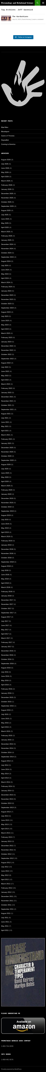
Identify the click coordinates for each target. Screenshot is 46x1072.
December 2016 (7, 651)
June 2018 (5, 575)
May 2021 (5, 426)
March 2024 (5, 282)
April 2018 (5, 583)
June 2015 (5, 718)
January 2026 (6, 189)
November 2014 (7, 748)
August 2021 (6, 414)
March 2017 (5, 638)
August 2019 (6, 515)
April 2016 (5, 685)
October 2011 (6, 905)
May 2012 (5, 875)
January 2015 (6, 740)
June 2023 (5, 320)
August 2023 (6, 312)
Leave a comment (37, 19)
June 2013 (5, 820)
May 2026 (5, 172)
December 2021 (7, 397)
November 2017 (7, 604)
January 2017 (6, 647)
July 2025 (4, 215)
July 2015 (4, 714)
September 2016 (7, 663)
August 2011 (5, 913)
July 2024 (4, 265)
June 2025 (5, 219)
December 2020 (7, 447)
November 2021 (7, 401)
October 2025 (6, 202)
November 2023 (7, 299)
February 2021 (6, 439)
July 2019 (4, 519)
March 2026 (5, 181)
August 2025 (6, 210)
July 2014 (4, 765)
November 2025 (7, 198)
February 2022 (6, 388)
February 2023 (6, 337)
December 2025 (7, 193)
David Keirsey (26, 19)
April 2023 (5, 329)
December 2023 (7, 295)
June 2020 (5, 473)
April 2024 (5, 278)
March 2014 (5, 782)
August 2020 (6, 464)
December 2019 (7, 498)
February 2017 (6, 642)
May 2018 (5, 579)
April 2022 (5, 380)
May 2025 (5, 223)
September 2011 (7, 909)
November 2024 (7, 248)
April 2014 (5, 778)
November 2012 (7, 850)
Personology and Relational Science (17, 2)
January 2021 (6, 443)
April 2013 (5, 829)
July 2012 (4, 867)
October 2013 (6, 803)
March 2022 (5, 384)
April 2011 (5, 930)
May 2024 (5, 274)
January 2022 (6, 392)
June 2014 (5, 769)
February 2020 (6, 490)
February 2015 (6, 735)
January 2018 (6, 596)
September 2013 (7, 807)
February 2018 (6, 591)
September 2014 (7, 757)
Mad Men (4, 127)
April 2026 (5, 176)
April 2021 (5, 431)
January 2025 (6, 240)
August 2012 (6, 862)
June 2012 (5, 871)
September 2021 (7, 409)
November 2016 (7, 655)
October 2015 (6, 702)
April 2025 (5, 227)
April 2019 (5, 532)
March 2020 (5, 486)
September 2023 (7, 308)
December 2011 (7, 896)
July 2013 (4, 816)
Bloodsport (5, 131)
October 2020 (6, 456)
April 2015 (5, 727)
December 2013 (7, 795)
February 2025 (6, 236)
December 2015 (7, 697)
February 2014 (6, 786)
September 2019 (7, 511)
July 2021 (4, 418)
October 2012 (6, 854)
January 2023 (6, 342)
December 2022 (7, 346)
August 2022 (6, 363)
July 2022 (4, 367)
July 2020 (4, 469)
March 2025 (5, 232)
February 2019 (6, 541)
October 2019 (6, 507)
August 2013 (6, 812)
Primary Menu (43, 3)
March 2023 (5, 333)
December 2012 (7, 846)
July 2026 (4, 164)
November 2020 (7, 452)
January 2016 (6, 693)
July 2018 (4, 570)
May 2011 (4, 926)
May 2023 (5, 325)
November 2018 (7, 553)
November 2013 (7, 799)
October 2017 (6, 608)
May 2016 (5, 680)
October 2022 (6, 354)
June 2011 (5, 922)
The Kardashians (20, 17)
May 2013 (5, 824)
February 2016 (6, 689)
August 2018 (6, 566)
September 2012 (7, 858)
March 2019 (5, 536)
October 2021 (6, 405)
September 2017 (7, 613)
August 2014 (6, 761)
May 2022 (5, 376)
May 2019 (5, 528)
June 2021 (5, 422)
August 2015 (6, 710)
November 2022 (7, 350)
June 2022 (5, 371)
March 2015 (5, 731)
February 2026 (6, 185)
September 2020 (7, 460)
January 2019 (6, 545)
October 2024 (6, 253)
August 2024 (6, 261)
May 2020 (5, 477)
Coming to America (8, 144)
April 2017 (5, 634)
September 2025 (7, 206)
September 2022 (7, 359)
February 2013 (6, 837)
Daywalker (5, 140)
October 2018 (6, 558)
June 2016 (5, 676)
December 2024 (7, 244)
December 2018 (7, 549)
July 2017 (4, 621)
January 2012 (6, 892)
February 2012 (6, 888)
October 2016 (6, 659)
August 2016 (6, 668)
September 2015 (7, 706)
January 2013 (6, 841)
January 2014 (6, 790)
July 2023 (4, 316)
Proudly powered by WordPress (11, 1069)
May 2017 (5, 630)
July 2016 (4, 672)
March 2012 (5, 884)
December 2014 (7, 744)
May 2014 (5, 774)
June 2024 (5, 270)
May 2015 (5, 723)
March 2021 (5, 435)
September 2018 (7, 562)
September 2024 (7, 257)
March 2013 (5, 833)
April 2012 (5, 879)
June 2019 (5, 524)
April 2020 (5, 481)
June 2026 (5, 168)
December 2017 (7, 600)
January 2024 (6, 291)
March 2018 (5, 587)
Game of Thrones (7, 136)
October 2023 (6, 304)
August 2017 (6, 617)
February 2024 (6, 287)
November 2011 (7, 901)
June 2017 (5, 625)
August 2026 (6, 160)
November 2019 (7, 503)
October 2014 (6, 752)
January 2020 (6, 494)
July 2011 (4, 918)
